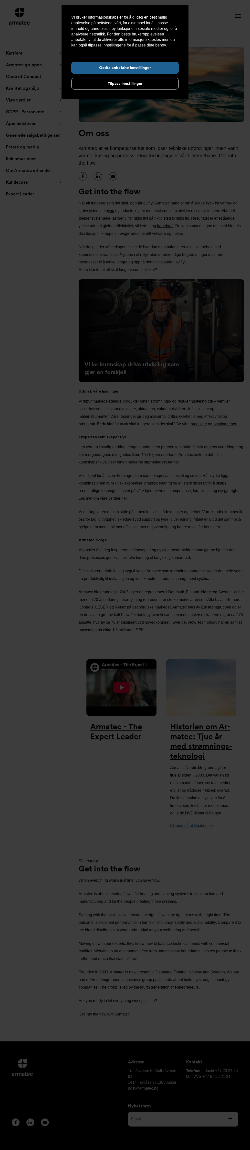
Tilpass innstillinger (125, 83)
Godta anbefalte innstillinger (125, 67)
